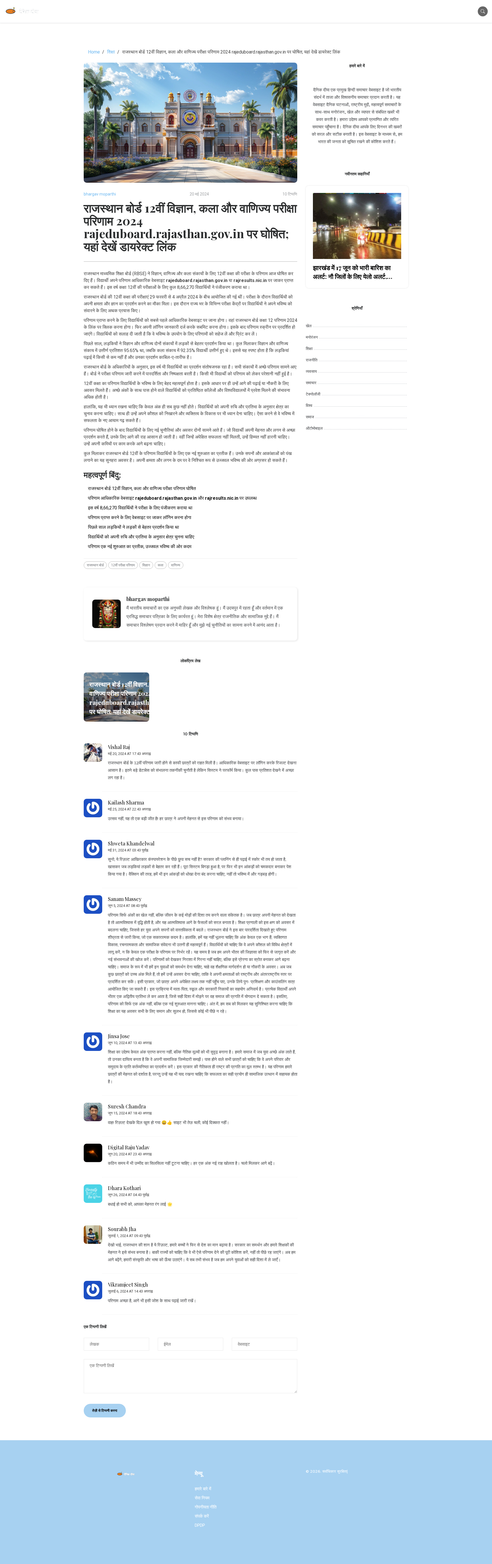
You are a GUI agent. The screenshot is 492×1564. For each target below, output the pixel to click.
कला (160, 565)
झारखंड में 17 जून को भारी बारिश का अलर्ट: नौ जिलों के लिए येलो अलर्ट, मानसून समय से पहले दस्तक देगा (352, 272)
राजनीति (311, 360)
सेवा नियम (202, 1498)
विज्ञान (146, 565)
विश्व (309, 405)
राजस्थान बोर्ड (95, 565)
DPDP (200, 1525)
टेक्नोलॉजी (313, 394)
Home (94, 52)
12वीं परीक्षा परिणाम (123, 565)
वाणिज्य (175, 565)
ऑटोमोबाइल (314, 428)
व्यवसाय (311, 371)
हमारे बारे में (203, 1488)
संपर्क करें (202, 1516)
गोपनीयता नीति (205, 1507)
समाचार (311, 382)
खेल (308, 325)
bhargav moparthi (100, 194)
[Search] (483, 12)
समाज (310, 416)
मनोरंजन (312, 337)
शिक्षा (111, 52)
